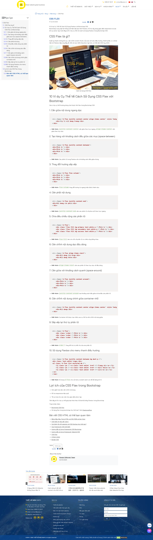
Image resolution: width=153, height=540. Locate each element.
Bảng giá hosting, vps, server (61, 519)
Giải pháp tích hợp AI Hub (60, 531)
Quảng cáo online (58, 528)
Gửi (107, 518)
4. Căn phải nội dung (13, 41)
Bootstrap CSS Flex (58, 407)
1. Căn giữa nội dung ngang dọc (16, 32)
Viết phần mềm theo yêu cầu (61, 508)
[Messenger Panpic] (149, 531)
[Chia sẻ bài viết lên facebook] (88, 22)
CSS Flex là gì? (9, 25)
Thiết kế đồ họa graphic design (62, 513)
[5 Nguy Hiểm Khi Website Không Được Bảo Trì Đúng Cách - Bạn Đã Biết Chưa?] (35, 478)
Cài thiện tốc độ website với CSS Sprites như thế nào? (69, 424)
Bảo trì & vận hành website (61, 511)
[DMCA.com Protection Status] (122, 537)
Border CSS (55, 440)
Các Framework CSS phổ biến (61, 427)
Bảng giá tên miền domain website (63, 522)
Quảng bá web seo (58, 525)
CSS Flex (54, 434)
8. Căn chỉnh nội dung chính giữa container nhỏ (17, 58)
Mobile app (56, 516)
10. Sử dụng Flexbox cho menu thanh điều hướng (16, 65)
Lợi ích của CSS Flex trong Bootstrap (13, 70)
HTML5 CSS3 (56, 437)
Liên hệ (133, 6)
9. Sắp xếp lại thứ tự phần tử (16, 62)
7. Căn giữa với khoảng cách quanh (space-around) (15, 54)
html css (58, 446)
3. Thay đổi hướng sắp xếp (15, 39)
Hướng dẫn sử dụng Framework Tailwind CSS (66, 432)
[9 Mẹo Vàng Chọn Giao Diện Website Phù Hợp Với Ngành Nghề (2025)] (117, 478)
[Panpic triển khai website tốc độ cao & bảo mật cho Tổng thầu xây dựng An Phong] (97, 478)
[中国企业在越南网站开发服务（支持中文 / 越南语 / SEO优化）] (76, 478)
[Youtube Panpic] (38, 517)
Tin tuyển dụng (83, 519)
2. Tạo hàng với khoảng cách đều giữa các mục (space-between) (17, 35)
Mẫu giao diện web (84, 511)
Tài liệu (125, 6)
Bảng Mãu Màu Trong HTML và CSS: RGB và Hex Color (68, 419)
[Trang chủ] (67, 6)
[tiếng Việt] (129, 2)
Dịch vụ (97, 6)
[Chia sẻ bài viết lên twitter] (90, 22)
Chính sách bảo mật (109, 537)
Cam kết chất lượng (82, 537)
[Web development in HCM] (132, 2)
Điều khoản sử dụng (96, 537)
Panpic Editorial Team (67, 457)
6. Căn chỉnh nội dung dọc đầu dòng (16, 49)
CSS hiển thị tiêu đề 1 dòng (60, 422)
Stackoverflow (87, 410)
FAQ (80, 508)
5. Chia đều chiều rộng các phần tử (17, 45)
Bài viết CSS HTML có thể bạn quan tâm (17, 74)
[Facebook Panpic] (35, 517)
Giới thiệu (87, 6)
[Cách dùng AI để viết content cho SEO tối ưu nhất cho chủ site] (55, 478)
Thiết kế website (76, 6)
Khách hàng (108, 6)
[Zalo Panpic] (149, 525)
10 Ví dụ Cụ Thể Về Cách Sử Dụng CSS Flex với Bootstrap (15, 29)
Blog (117, 6)
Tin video (81, 513)
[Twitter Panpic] (42, 517)
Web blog (82, 505)
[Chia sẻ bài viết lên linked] (92, 22)
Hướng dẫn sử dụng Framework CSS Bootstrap (66, 429)
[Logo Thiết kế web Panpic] (21, 4)
